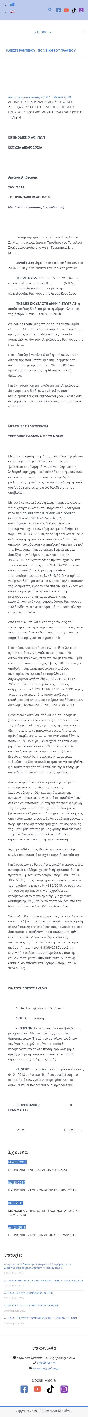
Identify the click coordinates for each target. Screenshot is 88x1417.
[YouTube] (66, 10)
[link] (12, 5)
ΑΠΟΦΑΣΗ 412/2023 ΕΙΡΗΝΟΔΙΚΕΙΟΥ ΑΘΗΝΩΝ (31, 1305)
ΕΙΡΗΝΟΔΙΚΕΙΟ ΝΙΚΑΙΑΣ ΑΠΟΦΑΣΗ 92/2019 (39, 1170)
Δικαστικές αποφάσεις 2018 (28, 97)
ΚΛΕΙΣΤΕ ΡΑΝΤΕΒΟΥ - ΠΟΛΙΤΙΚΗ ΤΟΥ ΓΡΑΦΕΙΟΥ (41, 50)
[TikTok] (73, 10)
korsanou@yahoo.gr (46, 1368)
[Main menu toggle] (83, 32)
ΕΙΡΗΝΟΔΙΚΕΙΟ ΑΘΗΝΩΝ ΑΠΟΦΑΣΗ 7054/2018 (42, 1190)
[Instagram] (81, 10)
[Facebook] (58, 10)
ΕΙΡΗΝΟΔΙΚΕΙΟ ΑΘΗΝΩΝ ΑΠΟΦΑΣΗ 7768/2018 (42, 1235)
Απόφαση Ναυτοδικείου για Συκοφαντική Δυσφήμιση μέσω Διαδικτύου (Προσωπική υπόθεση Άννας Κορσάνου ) (37, 1266)
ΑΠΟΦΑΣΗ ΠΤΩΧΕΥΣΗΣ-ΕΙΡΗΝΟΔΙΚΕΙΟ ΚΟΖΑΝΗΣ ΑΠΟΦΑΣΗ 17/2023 (43, 1280)
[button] (50, 10)
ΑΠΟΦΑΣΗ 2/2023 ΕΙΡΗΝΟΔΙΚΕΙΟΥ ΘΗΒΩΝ (28, 1293)
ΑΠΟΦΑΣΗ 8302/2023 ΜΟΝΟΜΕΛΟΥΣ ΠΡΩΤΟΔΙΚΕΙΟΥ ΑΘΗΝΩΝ (40, 1318)
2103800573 (44, 32)
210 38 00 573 (46, 1363)
